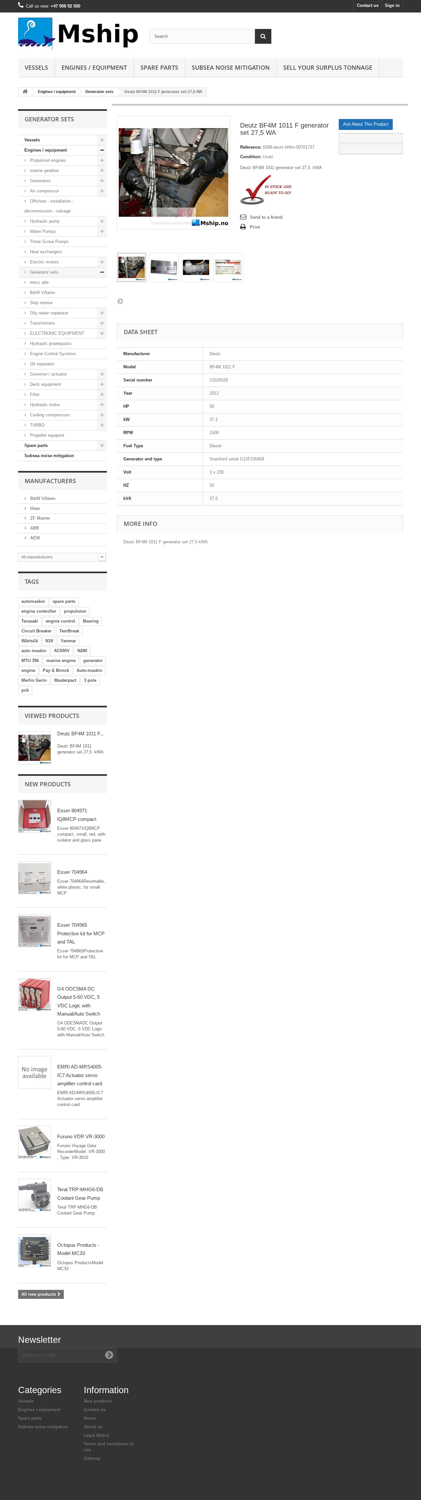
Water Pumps (42, 231)
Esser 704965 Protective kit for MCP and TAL (81, 933)
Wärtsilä (29, 640)
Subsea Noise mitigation (231, 67)
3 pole (90, 680)
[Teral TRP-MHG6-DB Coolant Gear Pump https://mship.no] (34, 1195)
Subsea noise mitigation (49, 455)
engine (28, 670)
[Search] (263, 36)
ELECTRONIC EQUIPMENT (56, 333)
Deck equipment (45, 384)
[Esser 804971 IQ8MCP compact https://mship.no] (34, 816)
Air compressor (44, 190)
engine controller (38, 611)
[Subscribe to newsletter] (109, 1355)
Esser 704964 (72, 872)
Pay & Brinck (56, 670)
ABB (34, 528)
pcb (25, 690)
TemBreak (69, 630)
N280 (82, 650)
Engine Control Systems (52, 353)
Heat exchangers (45, 251)
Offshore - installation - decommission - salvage (48, 206)
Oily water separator (48, 312)
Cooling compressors (49, 414)
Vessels (36, 67)
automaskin (33, 601)
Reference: (250, 147)
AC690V (62, 650)
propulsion (75, 611)
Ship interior (41, 302)
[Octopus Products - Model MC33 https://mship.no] (34, 1250)
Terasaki (29, 621)
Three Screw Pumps (49, 241)
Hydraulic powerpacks (50, 343)
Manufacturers (50, 481)
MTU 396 (30, 660)
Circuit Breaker (36, 630)
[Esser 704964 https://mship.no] (34, 877)
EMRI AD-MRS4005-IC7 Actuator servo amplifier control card (80, 1075)
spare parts (64, 601)
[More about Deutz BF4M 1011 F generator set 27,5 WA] (34, 747)
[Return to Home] (25, 92)
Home (90, 1418)
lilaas (34, 508)
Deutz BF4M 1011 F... (80, 733)
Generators (40, 180)
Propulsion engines (47, 160)
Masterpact (65, 680)
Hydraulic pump (44, 221)
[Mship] (79, 33)
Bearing (91, 621)
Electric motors (44, 261)
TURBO (37, 425)
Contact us (368, 5)
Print (255, 227)
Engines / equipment (94, 67)
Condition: (250, 156)
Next (120, 301)
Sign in (392, 5)
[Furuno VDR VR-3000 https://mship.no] (34, 1142)
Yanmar (68, 640)
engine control (60, 621)
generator (93, 660)
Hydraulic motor (44, 404)
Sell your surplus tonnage (327, 67)
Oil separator (41, 363)
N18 (49, 640)
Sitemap (92, 1458)
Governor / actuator (48, 374)
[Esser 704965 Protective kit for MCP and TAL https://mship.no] (34, 930)
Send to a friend (266, 217)
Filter (34, 394)
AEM (34, 537)
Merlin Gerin (34, 680)
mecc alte (39, 282)
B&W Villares (42, 292)
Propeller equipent (46, 435)
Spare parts (159, 67)
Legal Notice (96, 1435)
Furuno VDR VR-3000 (81, 1136)
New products (48, 784)
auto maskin (33, 650)
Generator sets (99, 91)
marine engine (61, 660)
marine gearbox (44, 170)
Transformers (42, 323)
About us (93, 1426)
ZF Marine (39, 518)
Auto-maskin (89, 670)
